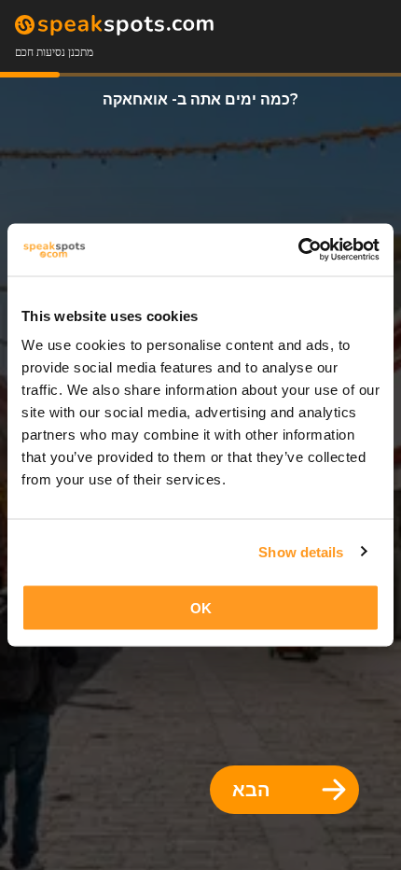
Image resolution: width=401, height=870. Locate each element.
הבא (251, 790)
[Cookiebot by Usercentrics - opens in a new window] (298, 250)
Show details (300, 551)
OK (201, 608)
